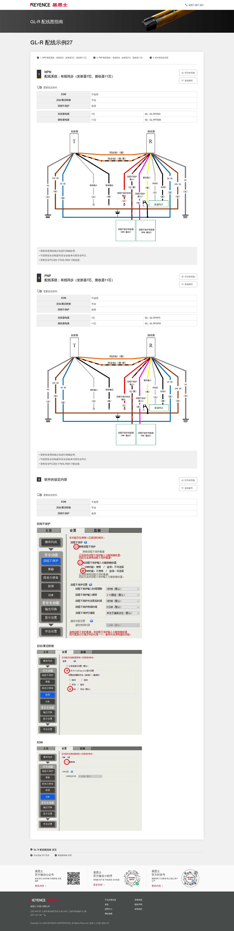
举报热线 (138, 899)
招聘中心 (108, 909)
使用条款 (138, 909)
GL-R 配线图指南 (46, 21)
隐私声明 (138, 904)
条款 (107, 904)
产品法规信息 (110, 899)
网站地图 (108, 913)
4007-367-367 (196, 5)
